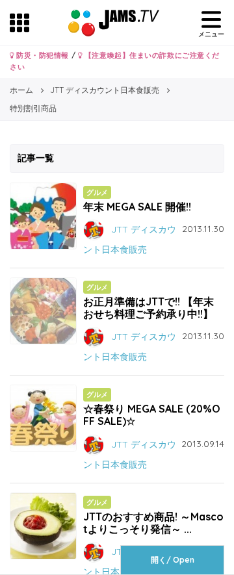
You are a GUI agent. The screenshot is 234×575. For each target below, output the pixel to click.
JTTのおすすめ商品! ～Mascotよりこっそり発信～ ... (153, 522)
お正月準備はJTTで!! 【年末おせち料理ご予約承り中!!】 (148, 307)
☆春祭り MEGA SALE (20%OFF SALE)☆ (151, 415)
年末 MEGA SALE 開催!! (137, 206)
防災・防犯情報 (41, 55)
